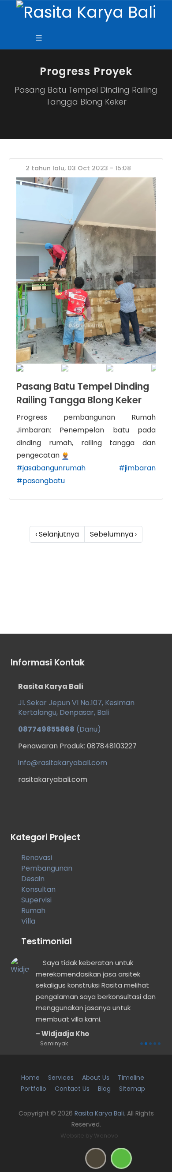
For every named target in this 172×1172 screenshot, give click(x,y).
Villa (28, 921)
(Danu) (59, 729)
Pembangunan (46, 868)
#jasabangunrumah (51, 468)
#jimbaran (137, 468)
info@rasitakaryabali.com (62, 763)
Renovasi (36, 858)
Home (30, 1077)
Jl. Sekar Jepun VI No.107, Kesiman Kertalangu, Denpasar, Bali (76, 707)
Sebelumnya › (113, 534)
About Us (95, 1077)
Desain (33, 879)
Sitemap (132, 1088)
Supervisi (36, 900)
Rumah (33, 910)
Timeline (131, 1077)
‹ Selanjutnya (57, 534)
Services (61, 1077)
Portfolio (33, 1088)
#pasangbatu (40, 481)
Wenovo (106, 1135)
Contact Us (72, 1088)
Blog (104, 1088)
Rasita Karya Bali (99, 1113)
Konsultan (38, 889)
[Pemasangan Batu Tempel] (86, 270)
